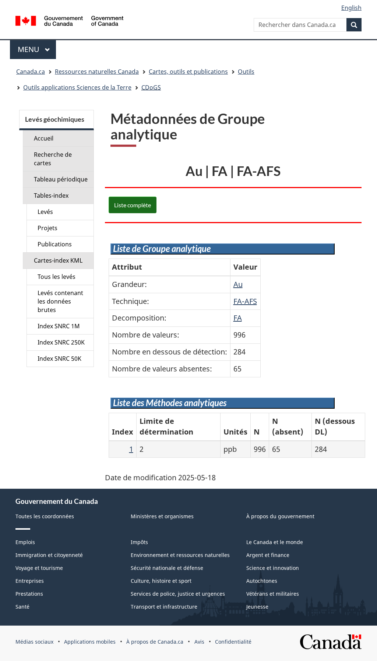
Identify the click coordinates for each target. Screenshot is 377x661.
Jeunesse (257, 606)
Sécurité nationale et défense (167, 567)
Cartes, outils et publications (188, 72)
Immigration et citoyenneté (49, 554)
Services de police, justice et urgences (178, 593)
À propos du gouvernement (280, 516)
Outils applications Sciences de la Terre (77, 87)
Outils (246, 72)
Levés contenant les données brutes (60, 301)
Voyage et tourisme (39, 567)
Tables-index (51, 195)
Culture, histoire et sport (161, 580)
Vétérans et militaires (272, 593)
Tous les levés (56, 277)
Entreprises (29, 580)
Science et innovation (272, 567)
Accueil (43, 138)
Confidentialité (233, 641)
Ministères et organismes (162, 516)
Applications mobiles (90, 641)
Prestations (29, 593)
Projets (47, 228)
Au (238, 284)
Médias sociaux (34, 641)
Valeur (245, 267)
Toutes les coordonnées (44, 516)
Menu (37, 49)
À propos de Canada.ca (154, 641)
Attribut (127, 267)
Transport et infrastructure (164, 606)
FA (237, 318)
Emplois (25, 542)
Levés (45, 212)
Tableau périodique (61, 179)
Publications (55, 244)
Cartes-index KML (58, 260)
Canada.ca (30, 72)
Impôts (139, 542)
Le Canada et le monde (274, 542)
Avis (199, 641)
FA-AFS (245, 301)
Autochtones (261, 580)
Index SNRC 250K (61, 342)
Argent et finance (267, 554)
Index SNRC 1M (59, 326)
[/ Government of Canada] (69, 22)
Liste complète (132, 204)
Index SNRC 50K (59, 358)
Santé (22, 606)
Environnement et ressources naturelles (180, 554)
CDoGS (151, 87)
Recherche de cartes (53, 158)
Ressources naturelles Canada (97, 72)
